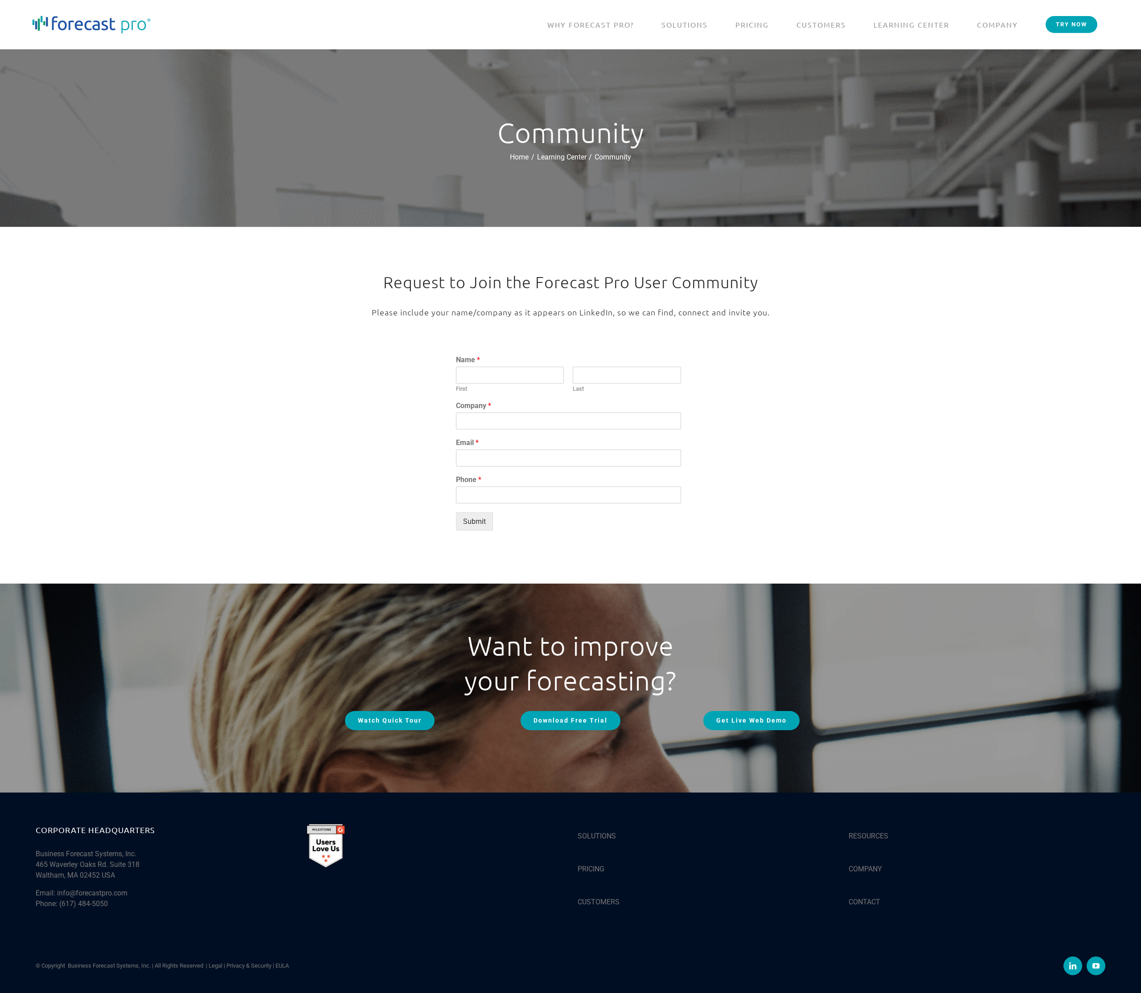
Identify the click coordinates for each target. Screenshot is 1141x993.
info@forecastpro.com (92, 893)
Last (578, 388)
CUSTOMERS (599, 902)
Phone (468, 479)
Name (468, 360)
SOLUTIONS (597, 836)
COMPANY (865, 869)
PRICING (591, 869)
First (461, 388)
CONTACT (864, 902)
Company (473, 405)
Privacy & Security (248, 965)
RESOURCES (868, 836)
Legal (215, 965)
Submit (474, 521)
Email (467, 442)
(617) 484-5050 (83, 903)
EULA (282, 965)
